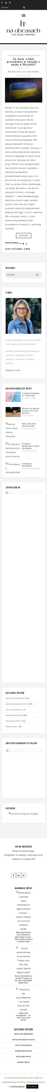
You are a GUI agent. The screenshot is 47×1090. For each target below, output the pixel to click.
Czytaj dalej (23, 235)
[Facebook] (3, 2)
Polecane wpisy (33, 55)
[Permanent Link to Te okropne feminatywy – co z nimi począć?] (13, 401)
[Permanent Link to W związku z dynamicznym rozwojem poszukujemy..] (13, 456)
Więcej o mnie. (13, 370)
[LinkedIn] (7, 2)
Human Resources (14, 715)
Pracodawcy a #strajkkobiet (27, 464)
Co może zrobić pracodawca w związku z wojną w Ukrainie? (23, 61)
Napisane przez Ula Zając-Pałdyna (23, 72)
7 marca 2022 (23, 68)
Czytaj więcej (18, 1086)
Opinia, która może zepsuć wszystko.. (29, 424)
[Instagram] (11, 2)
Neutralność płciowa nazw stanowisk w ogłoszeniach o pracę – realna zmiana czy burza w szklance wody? (23, 937)
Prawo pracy (12, 727)
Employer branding (16, 55)
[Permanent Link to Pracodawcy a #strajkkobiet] (13, 472)
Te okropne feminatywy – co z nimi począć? (31, 394)
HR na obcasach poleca (17, 704)
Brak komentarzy (23, 76)
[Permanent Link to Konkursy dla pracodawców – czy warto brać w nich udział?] (23, 1009)
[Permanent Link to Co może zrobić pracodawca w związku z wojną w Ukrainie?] (23, 101)
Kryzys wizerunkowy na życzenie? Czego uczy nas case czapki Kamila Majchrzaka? (23, 979)
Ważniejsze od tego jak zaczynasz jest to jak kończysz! (30, 410)
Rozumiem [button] (32, 1086)
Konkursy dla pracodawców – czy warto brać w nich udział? (23, 1016)
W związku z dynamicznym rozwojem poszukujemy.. (30, 445)
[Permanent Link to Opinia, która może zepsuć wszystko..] (13, 436)
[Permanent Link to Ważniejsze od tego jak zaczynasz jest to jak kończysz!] (13, 416)
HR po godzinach (14, 710)
